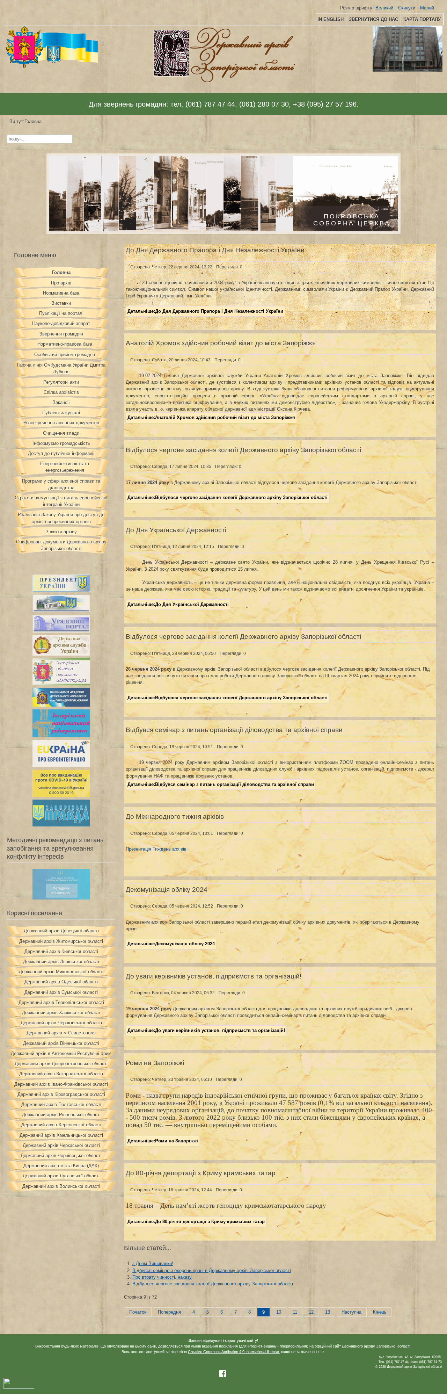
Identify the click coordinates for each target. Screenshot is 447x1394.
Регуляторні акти (61, 382)
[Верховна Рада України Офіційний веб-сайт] (61, 610)
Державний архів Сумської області (61, 992)
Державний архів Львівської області (61, 961)
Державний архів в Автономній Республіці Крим (61, 1053)
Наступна (351, 1312)
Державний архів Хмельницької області (61, 1135)
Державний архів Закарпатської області (61, 1073)
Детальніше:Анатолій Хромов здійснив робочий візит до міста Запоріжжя (211, 417)
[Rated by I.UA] (18, 1387)
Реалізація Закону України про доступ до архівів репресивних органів (61, 518)
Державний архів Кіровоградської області (61, 1094)
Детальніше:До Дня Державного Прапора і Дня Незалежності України (205, 311)
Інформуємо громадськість (61, 443)
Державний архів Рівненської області (61, 1114)
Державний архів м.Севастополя (61, 1032)
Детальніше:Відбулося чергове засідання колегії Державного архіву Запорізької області (227, 497)
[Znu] (61, 735)
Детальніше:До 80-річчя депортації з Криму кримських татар (196, 1221)
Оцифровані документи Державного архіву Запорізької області (61, 545)
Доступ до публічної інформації (61, 453)
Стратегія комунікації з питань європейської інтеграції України (61, 501)
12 (311, 1312)
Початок (137, 1312)
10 (278, 1312)
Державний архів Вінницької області (61, 1043)
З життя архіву (61, 531)
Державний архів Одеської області (61, 981)
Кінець (380, 1312)
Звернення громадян (61, 334)
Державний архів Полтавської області (61, 1104)
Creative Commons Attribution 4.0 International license (233, 1352)
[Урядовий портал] (61, 631)
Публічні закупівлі (61, 412)
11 (295, 1312)
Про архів (61, 283)
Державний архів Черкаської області (61, 1145)
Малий (427, 7)
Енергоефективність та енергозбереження (64, 467)
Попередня (169, 1312)
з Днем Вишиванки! (152, 1263)
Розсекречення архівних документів (61, 422)
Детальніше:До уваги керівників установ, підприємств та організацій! (206, 1030)
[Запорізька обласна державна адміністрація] (61, 683)
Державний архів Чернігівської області (61, 1022)
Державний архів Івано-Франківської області (61, 1084)
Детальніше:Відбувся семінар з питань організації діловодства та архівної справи (220, 784)
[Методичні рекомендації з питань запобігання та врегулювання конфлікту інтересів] (61, 898)
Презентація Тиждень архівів (156, 849)
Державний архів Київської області (61, 951)
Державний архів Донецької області (61, 930)
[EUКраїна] (61, 765)
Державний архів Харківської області (61, 1012)
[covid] (61, 795)
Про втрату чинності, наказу (162, 1277)
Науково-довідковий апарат (61, 323)
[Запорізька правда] (61, 825)
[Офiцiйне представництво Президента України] (61, 590)
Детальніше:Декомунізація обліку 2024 (171, 943)
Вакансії (61, 402)
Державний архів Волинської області (61, 1186)
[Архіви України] (61, 654)
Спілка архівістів (61, 392)
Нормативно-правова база (64, 344)
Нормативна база (61, 293)
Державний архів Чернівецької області (61, 1155)
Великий (384, 7)
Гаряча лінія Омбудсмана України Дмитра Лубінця (61, 368)
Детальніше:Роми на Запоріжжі (162, 1140)
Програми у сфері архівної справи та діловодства (61, 484)
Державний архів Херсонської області (61, 1124)
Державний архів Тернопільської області (61, 1002)
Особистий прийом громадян (64, 354)
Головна (61, 272)
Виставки (61, 303)
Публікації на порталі (61, 313)
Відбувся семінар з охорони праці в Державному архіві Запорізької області (211, 1270)
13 (327, 1312)
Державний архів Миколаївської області (61, 971)
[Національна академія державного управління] (61, 705)
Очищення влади (61, 433)
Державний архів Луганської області (61, 1175)
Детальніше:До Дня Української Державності (178, 604)
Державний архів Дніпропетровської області (61, 1063)
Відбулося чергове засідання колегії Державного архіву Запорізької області (212, 1283)
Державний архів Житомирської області (61, 941)
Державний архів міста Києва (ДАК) (61, 1165)
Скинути (406, 7)
